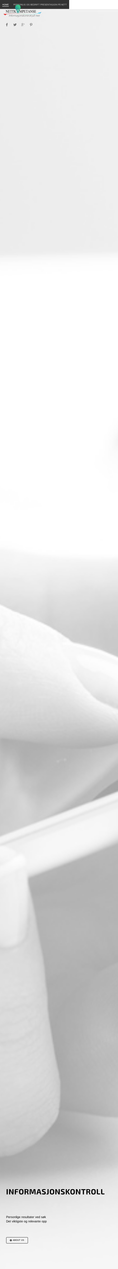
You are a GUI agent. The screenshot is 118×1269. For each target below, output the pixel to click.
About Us (18, 1240)
